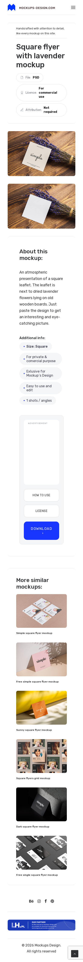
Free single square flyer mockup (37, 874)
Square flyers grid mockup (33, 778)
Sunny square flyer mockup (34, 729)
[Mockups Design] (31, 7)
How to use (41, 495)
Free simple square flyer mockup (37, 681)
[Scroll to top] (74, 953)
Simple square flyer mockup (34, 633)
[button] (73, 7)
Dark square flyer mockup (32, 826)
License (41, 511)
